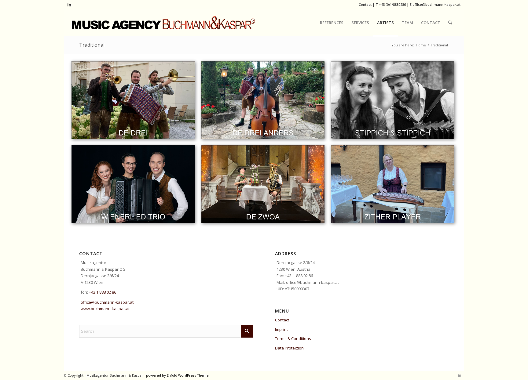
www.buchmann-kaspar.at (105, 308)
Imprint (281, 329)
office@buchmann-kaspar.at (436, 4)
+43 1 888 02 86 (102, 292)
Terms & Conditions (293, 338)
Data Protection (289, 348)
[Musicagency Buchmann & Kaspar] (163, 22)
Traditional (92, 45)
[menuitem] (331, 22)
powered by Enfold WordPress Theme (177, 375)
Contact (365, 4)
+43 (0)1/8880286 (392, 4)
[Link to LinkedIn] (69, 4)
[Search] (450, 22)
